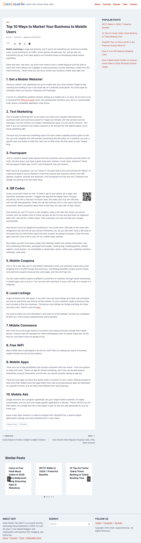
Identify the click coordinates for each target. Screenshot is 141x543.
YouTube (118, 523)
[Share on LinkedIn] (25, 44)
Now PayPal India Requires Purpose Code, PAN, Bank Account (74, 439)
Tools (124, 4)
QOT (10, 37)
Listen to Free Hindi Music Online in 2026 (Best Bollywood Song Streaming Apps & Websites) (17, 478)
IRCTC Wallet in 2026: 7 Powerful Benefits (48, 471)
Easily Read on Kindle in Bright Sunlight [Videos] (24, 438)
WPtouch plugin (28, 100)
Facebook (108, 523)
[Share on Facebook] (20, 44)
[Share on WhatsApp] (29, 44)
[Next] (89, 479)
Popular (116, 4)
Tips (7, 22)
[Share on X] (15, 44)
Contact (133, 4)
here (38, 307)
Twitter (98, 523)
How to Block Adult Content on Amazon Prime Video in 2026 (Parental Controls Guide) (119, 63)
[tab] (44, 496)
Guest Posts (12, 424)
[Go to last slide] (9, 479)
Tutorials (107, 4)
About (97, 4)
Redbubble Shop (33, 538)
